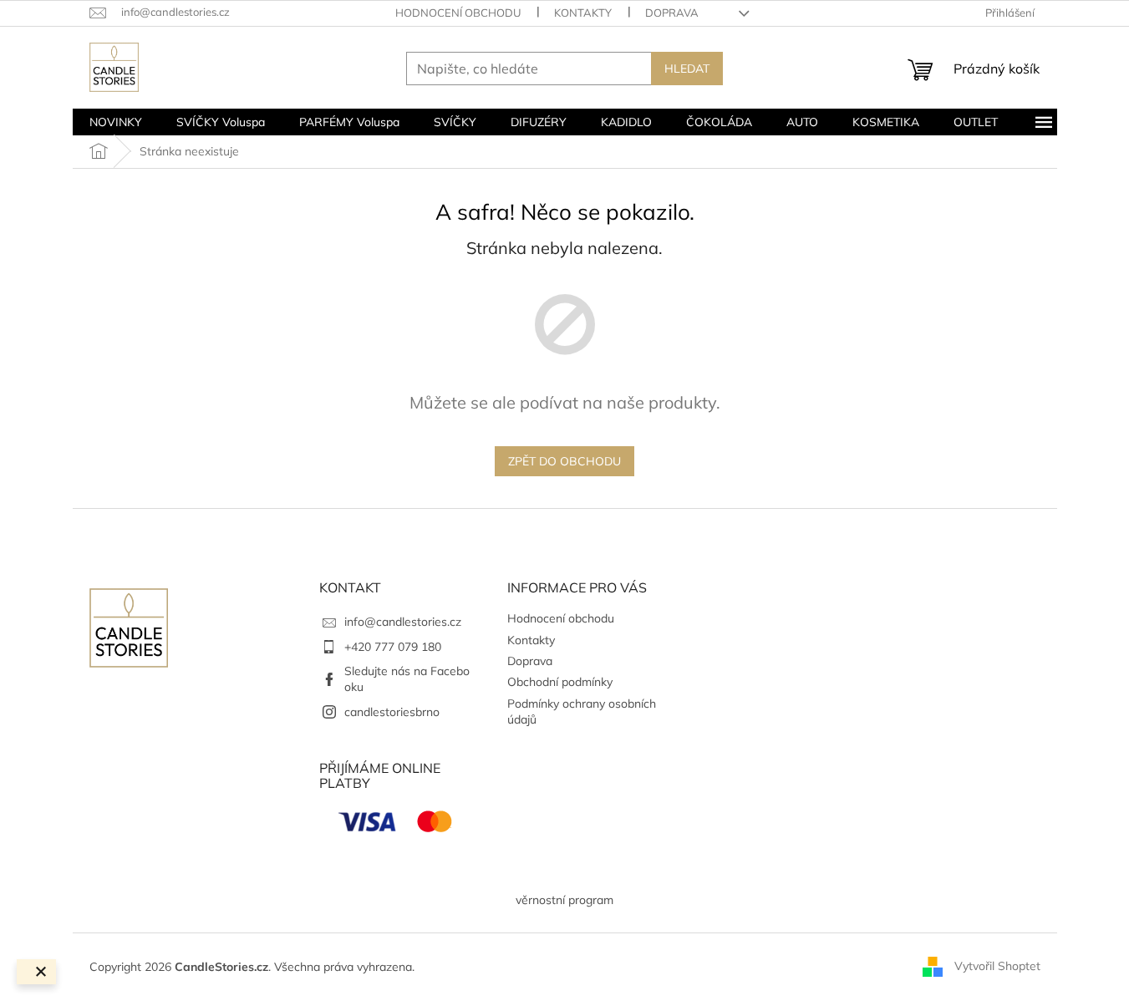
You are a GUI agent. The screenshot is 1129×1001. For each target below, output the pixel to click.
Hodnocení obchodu (458, 12)
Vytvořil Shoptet (997, 965)
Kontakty (583, 12)
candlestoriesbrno (392, 711)
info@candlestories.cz (402, 621)
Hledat (686, 68)
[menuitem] (116, 122)
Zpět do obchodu (564, 461)
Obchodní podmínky (560, 681)
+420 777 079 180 (392, 646)
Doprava (672, 12)
